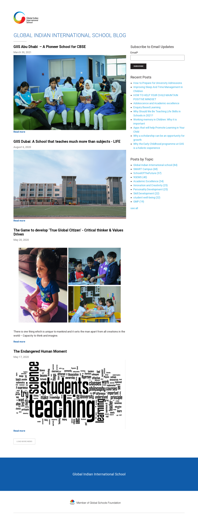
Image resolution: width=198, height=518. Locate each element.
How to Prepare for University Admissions (157, 82)
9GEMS (140, 177)
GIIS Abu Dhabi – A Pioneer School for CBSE (49, 47)
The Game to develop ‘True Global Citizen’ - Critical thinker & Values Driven (68, 232)
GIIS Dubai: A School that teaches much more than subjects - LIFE (66, 141)
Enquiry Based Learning (146, 107)
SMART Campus (145, 169)
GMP (138, 201)
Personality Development (150, 189)
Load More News (24, 441)
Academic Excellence (148, 181)
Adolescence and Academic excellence (156, 103)
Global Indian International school (155, 165)
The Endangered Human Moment (40, 351)
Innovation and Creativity (150, 185)
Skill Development (146, 193)
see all (134, 208)
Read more (19, 131)
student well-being (146, 197)
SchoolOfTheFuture (147, 173)
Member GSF (95, 498)
